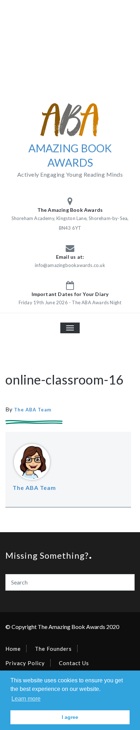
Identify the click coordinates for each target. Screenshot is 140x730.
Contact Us (74, 663)
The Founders (53, 648)
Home (13, 648)
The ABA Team (32, 409)
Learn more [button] (26, 699)
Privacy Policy (25, 663)
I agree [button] (70, 717)
